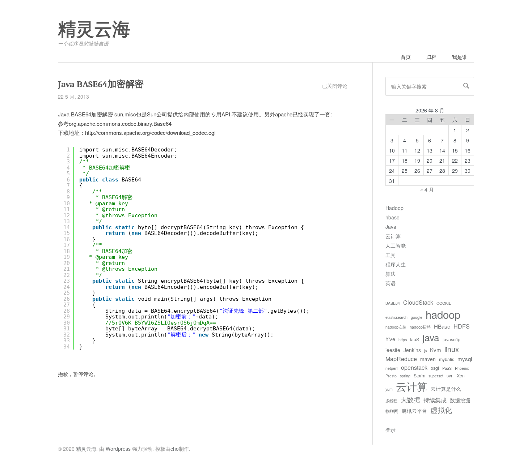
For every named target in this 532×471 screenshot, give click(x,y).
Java (390, 226)
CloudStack (418, 302)
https (402, 339)
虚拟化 (441, 409)
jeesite (392, 350)
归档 (431, 56)
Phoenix (462, 368)
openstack (414, 367)
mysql (464, 359)
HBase (442, 326)
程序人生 (395, 264)
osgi (435, 368)
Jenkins (412, 350)
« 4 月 (427, 189)
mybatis (446, 359)
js (425, 350)
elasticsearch (396, 317)
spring (405, 375)
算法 (390, 273)
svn (450, 375)
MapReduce (401, 358)
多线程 (391, 400)
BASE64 (392, 303)
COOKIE (443, 303)
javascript (452, 339)
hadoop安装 (395, 327)
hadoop (443, 314)
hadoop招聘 (420, 327)
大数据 (410, 399)
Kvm (435, 350)
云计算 (393, 236)
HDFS (461, 326)
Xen (461, 375)
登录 (390, 429)
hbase (392, 217)
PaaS (447, 368)
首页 (406, 56)
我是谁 (459, 56)
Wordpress (118, 448)
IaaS (414, 339)
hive (390, 339)
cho (174, 448)
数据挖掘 (460, 400)
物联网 (391, 411)
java (430, 337)
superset (435, 375)
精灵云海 (94, 29)
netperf (391, 368)
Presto (391, 375)
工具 (390, 254)
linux (451, 349)
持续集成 (435, 399)
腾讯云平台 (414, 410)
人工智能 (395, 245)
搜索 (466, 85)
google (416, 317)
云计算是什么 (446, 388)
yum (389, 389)
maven (428, 359)
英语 (390, 283)
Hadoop (394, 207)
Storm (419, 375)
